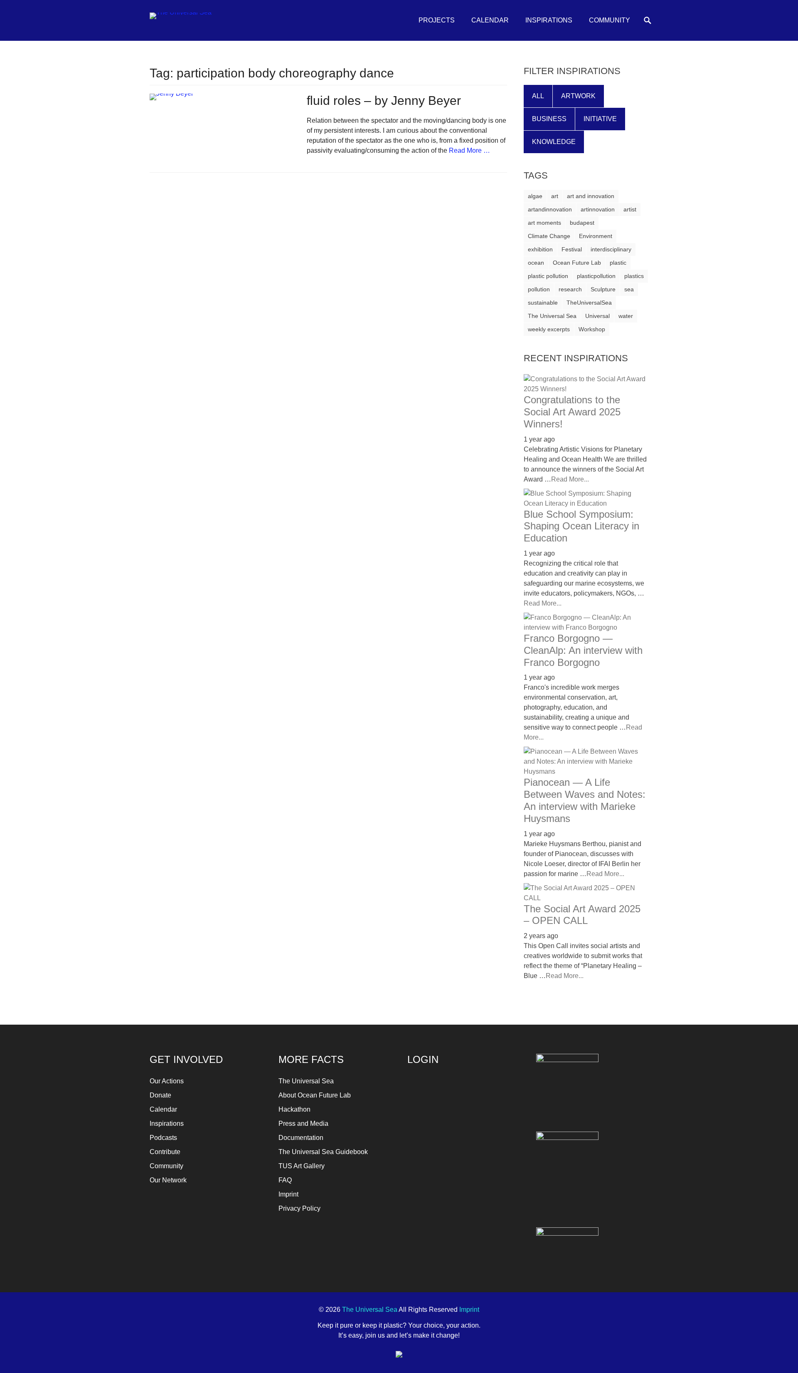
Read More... (570, 479)
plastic (618, 262)
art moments (544, 222)
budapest (582, 222)
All (538, 95)
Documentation (300, 1137)
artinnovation (598, 209)
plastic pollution (548, 276)
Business (549, 118)
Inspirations (548, 20)
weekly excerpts (549, 329)
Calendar (490, 20)
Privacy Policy (299, 1208)
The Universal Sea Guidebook (323, 1151)
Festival (572, 249)
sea (629, 289)
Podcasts (163, 1137)
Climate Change (549, 236)
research (570, 289)
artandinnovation (550, 209)
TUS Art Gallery (301, 1165)
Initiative (600, 118)
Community (609, 20)
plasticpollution (596, 276)
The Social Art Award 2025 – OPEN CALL (582, 914)
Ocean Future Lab (577, 262)
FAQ (285, 1180)
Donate (160, 1095)
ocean (536, 262)
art (554, 196)
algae (535, 196)
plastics (634, 276)
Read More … (469, 150)
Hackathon (294, 1109)
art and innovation (590, 196)
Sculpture (603, 289)
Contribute (165, 1151)
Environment (595, 236)
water (625, 316)
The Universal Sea (552, 316)
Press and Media (303, 1123)
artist (629, 209)
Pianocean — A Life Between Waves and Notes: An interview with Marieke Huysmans (584, 800)
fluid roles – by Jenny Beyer (384, 100)
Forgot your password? (438, 1168)
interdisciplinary (611, 249)
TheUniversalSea (589, 302)
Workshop (592, 329)
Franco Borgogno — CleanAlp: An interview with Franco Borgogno (583, 650)
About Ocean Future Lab (314, 1095)
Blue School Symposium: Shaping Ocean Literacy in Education (581, 526)
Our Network (168, 1180)
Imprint (288, 1194)
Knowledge (554, 141)
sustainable (543, 302)
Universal (597, 316)
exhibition (540, 249)
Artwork (578, 95)
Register (492, 1149)
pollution (539, 289)
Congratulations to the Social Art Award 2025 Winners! (572, 412)
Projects (437, 20)
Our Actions (167, 1081)
